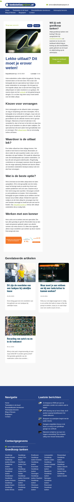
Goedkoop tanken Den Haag (22, 464)
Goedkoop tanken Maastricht (47, 469)
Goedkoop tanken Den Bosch (22, 457)
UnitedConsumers (56, 39)
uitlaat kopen (22, 130)
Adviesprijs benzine (60, 10)
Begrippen (22, 12)
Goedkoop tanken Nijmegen (47, 476)
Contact (31, 12)
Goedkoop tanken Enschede (34, 464)
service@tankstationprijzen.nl (58, 5)
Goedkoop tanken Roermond (48, 483)
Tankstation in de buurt (20, 10)
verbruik (22, 92)
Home (7, 10)
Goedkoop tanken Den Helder (22, 471)
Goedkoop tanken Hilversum (34, 483)
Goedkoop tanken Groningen (34, 471)
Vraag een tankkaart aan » (59, 60)
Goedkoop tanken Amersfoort (9, 467)
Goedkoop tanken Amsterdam (9, 473)
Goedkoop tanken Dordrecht (21, 483)
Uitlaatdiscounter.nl (19, 205)
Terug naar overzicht (12, 25)
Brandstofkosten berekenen (40, 10)
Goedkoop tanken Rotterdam (60, 460)
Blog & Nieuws (10, 12)
